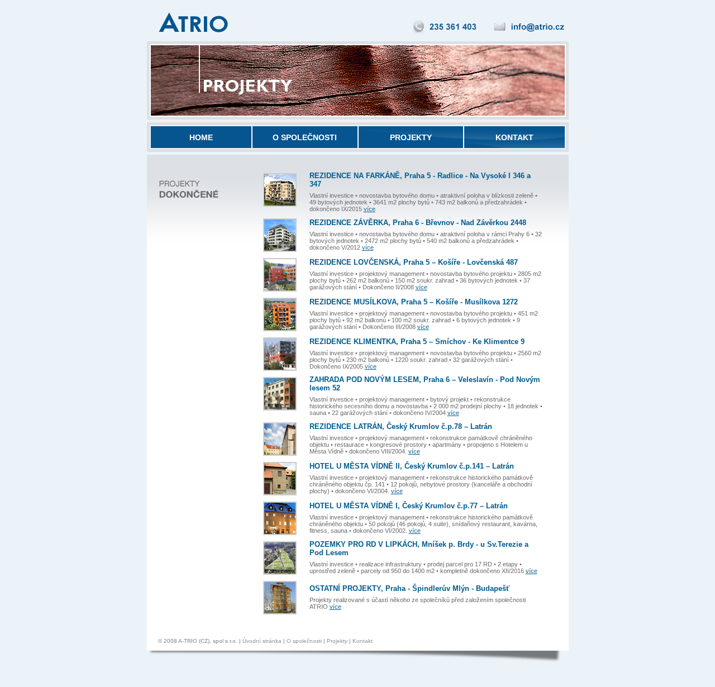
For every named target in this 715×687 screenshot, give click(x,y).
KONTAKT (514, 137)
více (369, 209)
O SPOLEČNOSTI (305, 137)
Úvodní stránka (262, 641)
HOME (201, 137)
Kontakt (362, 641)
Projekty (337, 641)
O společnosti (304, 641)
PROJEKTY (411, 137)
